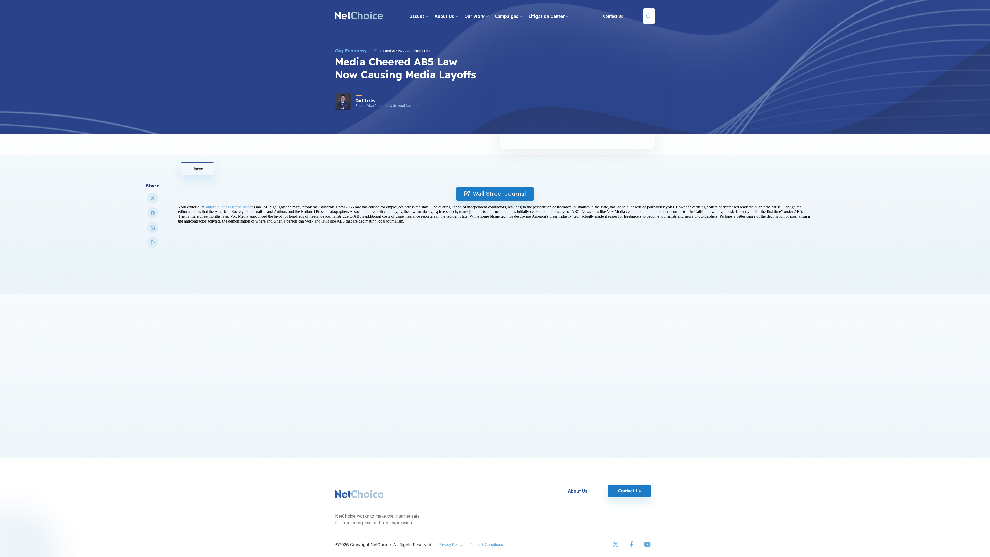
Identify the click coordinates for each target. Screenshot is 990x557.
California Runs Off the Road (227, 207)
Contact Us (613, 16)
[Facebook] (631, 544)
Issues (418, 16)
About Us (445, 16)
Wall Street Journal (498, 193)
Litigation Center (547, 16)
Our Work (475, 16)
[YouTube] (647, 544)
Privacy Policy (451, 544)
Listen (197, 168)
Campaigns (507, 16)
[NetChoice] (359, 16)
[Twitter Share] (152, 200)
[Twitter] (616, 544)
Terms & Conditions (486, 544)
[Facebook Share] (152, 215)
